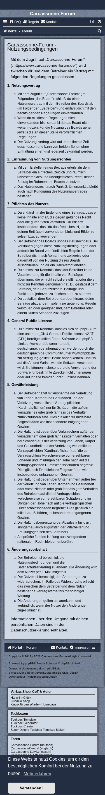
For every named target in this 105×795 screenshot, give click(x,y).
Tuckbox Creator (22, 726)
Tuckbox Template (23, 719)
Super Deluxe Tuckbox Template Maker (38, 729)
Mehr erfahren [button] (37, 773)
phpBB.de (53, 668)
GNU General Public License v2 (65, 334)
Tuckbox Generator (24, 723)
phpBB (29, 663)
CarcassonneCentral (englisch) (32, 748)
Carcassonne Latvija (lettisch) (31, 751)
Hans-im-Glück (21, 697)
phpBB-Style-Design (65, 672)
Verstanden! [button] (31, 788)
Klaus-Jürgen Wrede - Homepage (33, 704)
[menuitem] (15, 22)
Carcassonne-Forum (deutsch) (32, 745)
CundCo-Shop (20, 701)
